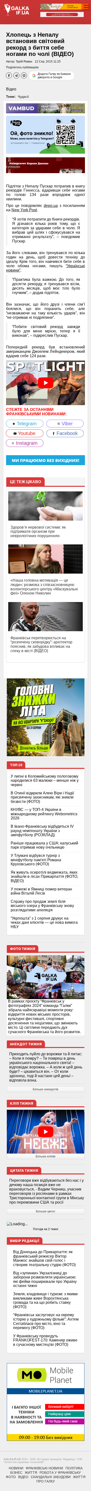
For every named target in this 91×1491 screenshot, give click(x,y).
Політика (74, 1468)
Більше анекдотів (45, 1089)
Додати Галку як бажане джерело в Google (54, 75)
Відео (11, 89)
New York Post (24, 210)
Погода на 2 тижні (45, 1229)
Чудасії (23, 96)
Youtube (26, 433)
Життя (31, 1472)
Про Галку (45, 1481)
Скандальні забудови (51, 1477)
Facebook (66, 433)
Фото (11, 1477)
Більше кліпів (45, 1156)
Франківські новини (44, 1468)
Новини (16, 1468)
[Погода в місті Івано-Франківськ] (45, 1224)
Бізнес (16, 1472)
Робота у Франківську (60, 1472)
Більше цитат (45, 1211)
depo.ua (51, 206)
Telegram (26, 423)
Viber (66, 423)
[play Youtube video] (45, 383)
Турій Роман (24, 61)
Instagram (26, 443)
